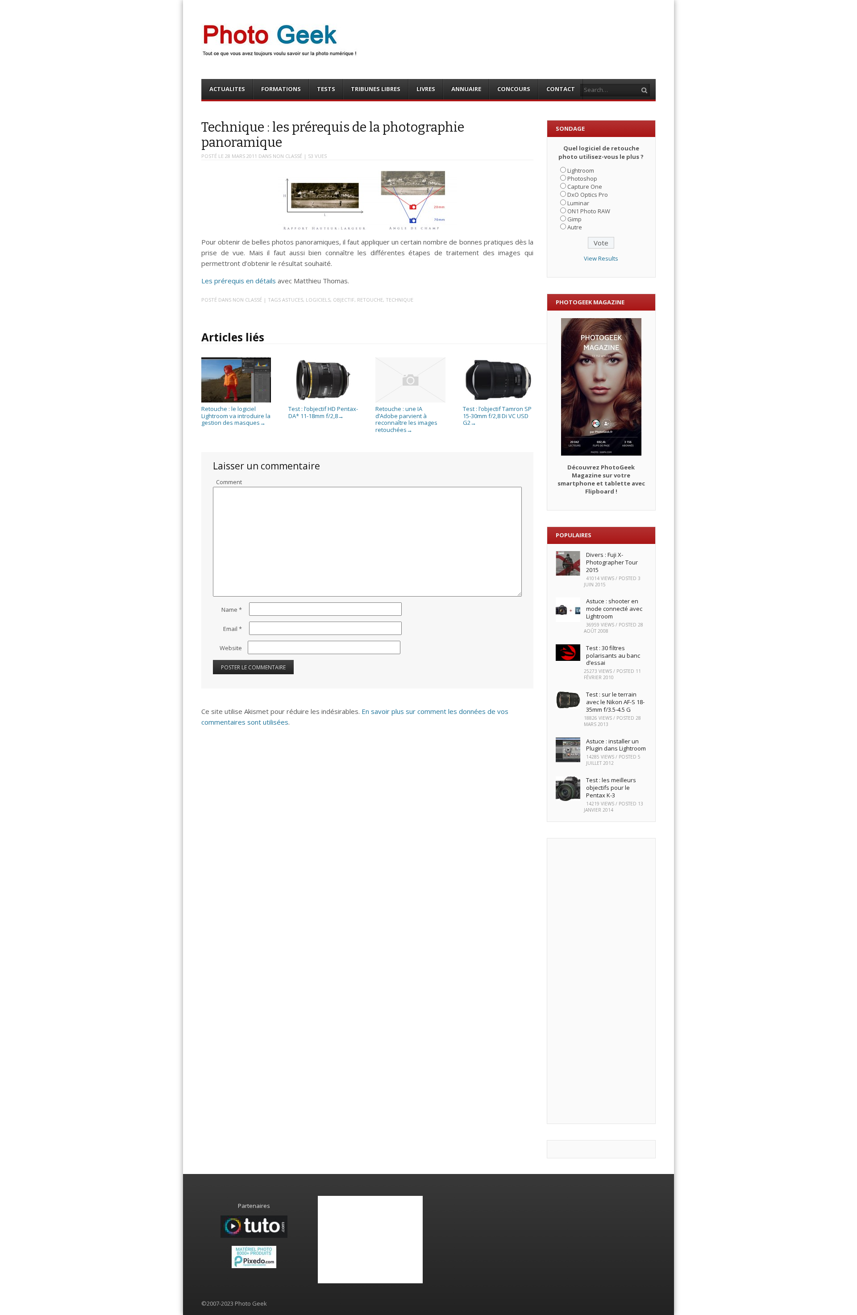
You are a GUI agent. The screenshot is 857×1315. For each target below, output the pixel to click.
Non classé (287, 156)
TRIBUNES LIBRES (375, 89)
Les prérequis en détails (238, 280)
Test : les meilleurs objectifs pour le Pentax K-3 (611, 787)
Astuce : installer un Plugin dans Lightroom (616, 745)
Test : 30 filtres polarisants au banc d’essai (613, 655)
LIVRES (425, 89)
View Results (601, 258)
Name (231, 610)
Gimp (574, 219)
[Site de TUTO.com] (253, 1236)
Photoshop (582, 178)
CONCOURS (513, 89)
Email (232, 629)
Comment (229, 482)
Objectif (343, 299)
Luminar (578, 203)
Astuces (292, 299)
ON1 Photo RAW (588, 211)
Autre (574, 227)
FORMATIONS (281, 89)
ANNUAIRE (466, 89)
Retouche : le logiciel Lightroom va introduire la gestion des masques (235, 416)
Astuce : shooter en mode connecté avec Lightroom (614, 608)
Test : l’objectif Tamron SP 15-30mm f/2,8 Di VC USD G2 (497, 416)
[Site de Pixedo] (254, 1266)
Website (231, 648)
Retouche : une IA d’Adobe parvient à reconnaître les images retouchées (406, 419)
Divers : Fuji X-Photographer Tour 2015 (612, 562)
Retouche (370, 299)
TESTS (326, 89)
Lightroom (580, 170)
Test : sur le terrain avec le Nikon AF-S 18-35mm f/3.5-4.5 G (615, 702)
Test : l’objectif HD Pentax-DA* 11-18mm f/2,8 (323, 412)
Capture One (584, 187)
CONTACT (560, 89)
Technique (399, 299)
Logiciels (318, 299)
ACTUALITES (227, 89)
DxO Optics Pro (587, 195)
